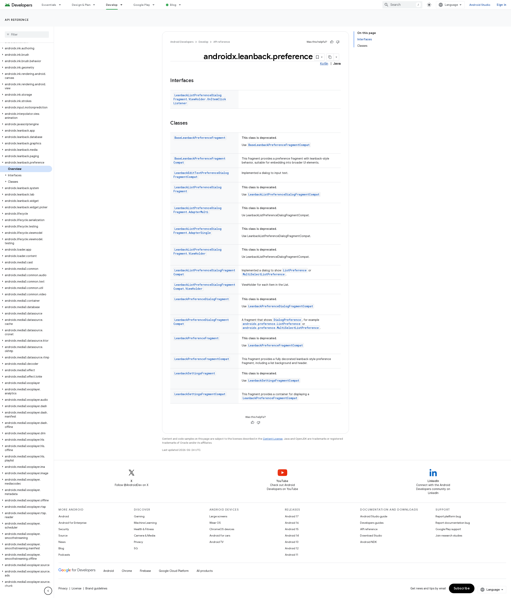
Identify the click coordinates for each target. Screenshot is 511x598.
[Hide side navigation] (48, 591)
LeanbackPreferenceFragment (196, 338)
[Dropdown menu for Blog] (181, 5)
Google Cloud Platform (174, 571)
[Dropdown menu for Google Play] (155, 5)
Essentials (49, 5)
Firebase (145, 571)
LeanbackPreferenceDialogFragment (201, 299)
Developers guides (371, 523)
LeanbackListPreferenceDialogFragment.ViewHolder (197, 251)
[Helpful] (332, 42)
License (76, 588)
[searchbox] (27, 34)
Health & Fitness (144, 529)
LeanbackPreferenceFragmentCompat (275, 345)
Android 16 (292, 523)
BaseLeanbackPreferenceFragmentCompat (279, 145)
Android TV (216, 542)
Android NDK (368, 542)
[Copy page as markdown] (330, 57)
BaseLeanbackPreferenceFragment (199, 138)
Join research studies (449, 535)
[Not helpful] (338, 42)
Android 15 (292, 529)
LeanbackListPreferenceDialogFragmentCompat (283, 194)
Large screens (218, 516)
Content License (273, 438)
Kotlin (324, 64)
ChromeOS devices (221, 529)
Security (63, 529)
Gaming (139, 516)
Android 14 (292, 535)
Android (63, 516)
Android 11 (291, 554)
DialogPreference (287, 320)
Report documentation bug (453, 523)
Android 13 (291, 542)
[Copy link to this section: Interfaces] (198, 80)
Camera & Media (144, 535)
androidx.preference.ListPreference (271, 324)
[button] (26, 48)
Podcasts (64, 554)
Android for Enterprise (72, 523)
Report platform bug (448, 516)
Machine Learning (145, 523)
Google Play (141, 5)
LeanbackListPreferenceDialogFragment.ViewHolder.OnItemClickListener (199, 99)
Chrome (127, 571)
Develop (112, 5)
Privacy (138, 542)
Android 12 (292, 548)
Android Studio (479, 5)
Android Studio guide (373, 516)
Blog (173, 5)
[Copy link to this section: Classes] (192, 123)
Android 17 (292, 516)
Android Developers (181, 42)
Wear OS (215, 523)
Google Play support (448, 529)
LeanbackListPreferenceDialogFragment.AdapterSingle (197, 231)
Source (62, 535)
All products (205, 571)
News (61, 542)
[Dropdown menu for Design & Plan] (95, 5)
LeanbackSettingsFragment (194, 373)
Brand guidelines (96, 588)
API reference (17, 20)
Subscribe (462, 588)
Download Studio (371, 535)
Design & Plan (81, 5)
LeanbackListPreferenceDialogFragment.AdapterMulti (197, 210)
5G (136, 548)
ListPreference (295, 270)
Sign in (501, 5)
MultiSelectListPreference (264, 274)
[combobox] (402, 4)
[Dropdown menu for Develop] (123, 5)
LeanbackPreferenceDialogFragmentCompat (280, 306)
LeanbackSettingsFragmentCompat (273, 380)
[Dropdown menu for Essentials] (61, 5)
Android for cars (219, 535)
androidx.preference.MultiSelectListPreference (281, 328)
